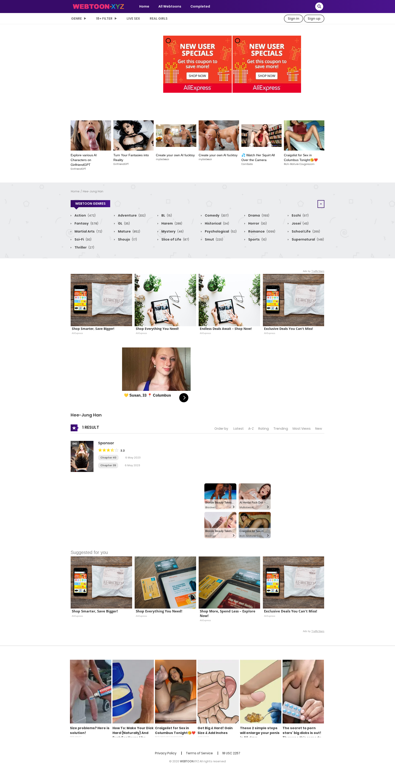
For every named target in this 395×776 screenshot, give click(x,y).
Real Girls (159, 18)
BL (166, 215)
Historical (216, 223)
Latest (238, 428)
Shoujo (127, 239)
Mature (128, 231)
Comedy (216, 215)
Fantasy (86, 223)
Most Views (302, 428)
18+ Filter (104, 18)
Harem (171, 223)
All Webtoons (169, 6)
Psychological (220, 231)
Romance (261, 231)
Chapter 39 (108, 465)
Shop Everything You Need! (157, 329)
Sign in (293, 18)
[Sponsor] (82, 456)
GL (123, 223)
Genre (76, 18)
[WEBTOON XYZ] (98, 6)
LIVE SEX (133, 18)
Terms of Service (199, 753)
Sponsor (106, 443)
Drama (258, 215)
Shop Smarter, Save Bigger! (93, 329)
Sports (257, 239)
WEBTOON (187, 761)
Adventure (131, 215)
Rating (263, 428)
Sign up (314, 18)
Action (85, 215)
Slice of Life (175, 239)
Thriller (84, 247)
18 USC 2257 (231, 753)
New (318, 428)
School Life (305, 231)
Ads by (313, 271)
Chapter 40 (108, 457)
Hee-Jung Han (93, 191)
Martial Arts (88, 231)
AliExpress (77, 333)
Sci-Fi (82, 239)
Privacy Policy (165, 753)
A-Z (251, 428)
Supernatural (307, 239)
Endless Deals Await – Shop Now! (226, 329)
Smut (213, 239)
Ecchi (300, 215)
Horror (257, 223)
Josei (300, 223)
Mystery (172, 231)
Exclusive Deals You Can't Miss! (288, 329)
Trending (280, 428)
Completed (200, 6)
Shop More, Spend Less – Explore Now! (228, 613)
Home (144, 6)
